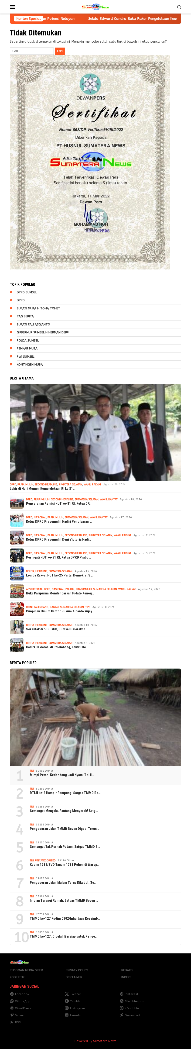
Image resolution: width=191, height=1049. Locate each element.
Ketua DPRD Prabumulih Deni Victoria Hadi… (58, 539)
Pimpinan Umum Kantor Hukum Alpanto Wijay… (60, 611)
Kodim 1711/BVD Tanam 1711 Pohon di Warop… (64, 865)
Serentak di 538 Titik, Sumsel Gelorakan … (57, 629)
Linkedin (75, 1015)
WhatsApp (22, 1001)
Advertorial (34, 589)
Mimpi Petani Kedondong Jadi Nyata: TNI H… (62, 775)
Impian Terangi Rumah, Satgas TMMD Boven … (64, 900)
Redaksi (127, 970)
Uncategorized (45, 860)
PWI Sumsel (25, 356)
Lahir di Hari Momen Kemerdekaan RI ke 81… (42, 489)
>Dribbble (132, 1008)
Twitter (75, 994)
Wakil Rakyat (92, 484)
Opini (29, 607)
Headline (41, 571)
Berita (30, 571)
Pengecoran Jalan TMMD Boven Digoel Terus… (64, 829)
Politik (70, 589)
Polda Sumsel (28, 340)
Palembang (41, 607)
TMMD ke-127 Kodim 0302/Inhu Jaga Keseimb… (65, 918)
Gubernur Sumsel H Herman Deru (43, 332)
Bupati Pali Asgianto (33, 324)
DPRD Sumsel (27, 292)
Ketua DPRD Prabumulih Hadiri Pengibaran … (59, 521)
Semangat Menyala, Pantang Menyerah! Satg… (64, 811)
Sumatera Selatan (70, 484)
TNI (32, 770)
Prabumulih (25, 484)
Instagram (77, 1008)
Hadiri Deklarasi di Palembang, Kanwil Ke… (57, 647)
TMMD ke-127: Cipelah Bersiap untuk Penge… (63, 936)
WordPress (23, 1008)
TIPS (87, 607)
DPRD (21, 300)
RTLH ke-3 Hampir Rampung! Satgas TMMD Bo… (65, 793)
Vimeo (19, 1015)
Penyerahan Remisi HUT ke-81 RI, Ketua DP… (58, 503)
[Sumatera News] (95, 7)
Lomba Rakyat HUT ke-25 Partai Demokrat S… (59, 575)
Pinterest (131, 994)
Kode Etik (17, 977)
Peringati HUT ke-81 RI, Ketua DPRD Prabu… (58, 557)
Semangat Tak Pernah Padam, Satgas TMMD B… (65, 847)
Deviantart (132, 1015)
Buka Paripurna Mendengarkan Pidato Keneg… (60, 593)
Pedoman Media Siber (26, 970)
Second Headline (46, 484)
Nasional (40, 517)
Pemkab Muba (27, 348)
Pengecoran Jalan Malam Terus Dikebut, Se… (63, 882)
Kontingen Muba (30, 364)
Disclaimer (74, 977)
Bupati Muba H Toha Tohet (38, 308)
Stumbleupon (134, 1001)
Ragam (54, 607)
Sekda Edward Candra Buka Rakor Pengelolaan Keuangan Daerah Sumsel (102, 19)
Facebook (22, 994)
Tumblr (75, 1001)
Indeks (126, 977)
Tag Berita (25, 316)
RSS (18, 1022)
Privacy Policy (77, 970)
